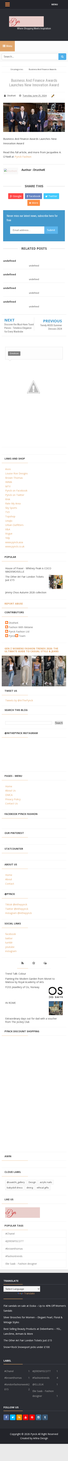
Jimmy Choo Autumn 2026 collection (25, 592)
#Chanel (10, 1233)
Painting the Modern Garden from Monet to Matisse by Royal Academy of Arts (30, 980)
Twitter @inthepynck (16, 908)
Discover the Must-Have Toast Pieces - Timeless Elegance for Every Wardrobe (19, 328)
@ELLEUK (38, 1384)
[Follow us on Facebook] (6, 1417)
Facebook (34, 196)
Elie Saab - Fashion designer (21, 1263)
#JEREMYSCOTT (14, 1241)
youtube (9, 947)
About (8, 879)
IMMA (8, 482)
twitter (9, 938)
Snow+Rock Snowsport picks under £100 (26, 1347)
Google (17, 196)
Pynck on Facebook (16, 490)
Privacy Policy (13, 799)
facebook (10, 934)
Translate (29, 1293)
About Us (10, 790)
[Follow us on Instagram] (38, 1417)
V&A (7, 529)
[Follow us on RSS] (19, 1417)
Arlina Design (40, 1438)
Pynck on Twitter (14, 495)
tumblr (9, 942)
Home (8, 786)
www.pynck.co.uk (14, 546)
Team (22, 636)
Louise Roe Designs (16, 473)
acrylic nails (46, 1182)
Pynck (12, 636)
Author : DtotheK (33, 170)
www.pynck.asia (14, 542)
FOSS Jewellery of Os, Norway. (22, 987)
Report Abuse (14, 603)
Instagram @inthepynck (18, 913)
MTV (7, 486)
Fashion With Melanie (21, 627)
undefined (9, 260)
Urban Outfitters (14, 525)
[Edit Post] (52, 95)
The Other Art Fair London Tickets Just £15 (27, 1340)
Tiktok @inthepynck (16, 904)
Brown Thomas (14, 477)
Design (32, 1182)
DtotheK (13, 622)
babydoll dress (15, 1187)
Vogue (8, 533)
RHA (7, 499)
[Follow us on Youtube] (25, 1417)
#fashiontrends (13, 1256)
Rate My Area (13, 503)
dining (30, 1187)
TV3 (7, 512)
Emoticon (14, 353)
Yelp (7, 538)
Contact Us (11, 803)
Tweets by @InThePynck (19, 700)
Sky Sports (11, 507)
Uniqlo (8, 520)
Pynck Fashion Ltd (19, 631)
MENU (54, 4)
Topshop (10, 516)
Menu (8, 46)
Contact (9, 883)
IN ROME (10, 1002)
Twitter (52, 196)
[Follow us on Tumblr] (45, 1417)
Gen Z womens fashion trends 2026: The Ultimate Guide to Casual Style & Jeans (32, 650)
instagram (11, 951)
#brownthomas (14, 1248)
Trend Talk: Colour (15, 973)
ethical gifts (43, 1187)
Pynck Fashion (23, 156)
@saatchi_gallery (16, 1182)
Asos (8, 469)
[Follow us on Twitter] (13, 1417)
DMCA (9, 795)
